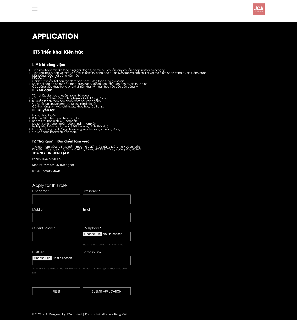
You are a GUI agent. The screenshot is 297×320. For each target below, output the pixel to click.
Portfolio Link (92, 252)
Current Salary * (43, 228)
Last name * (91, 191)
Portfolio (38, 252)
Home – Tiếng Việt (115, 314)
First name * (40, 191)
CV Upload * (92, 228)
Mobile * (38, 209)
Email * (88, 209)
